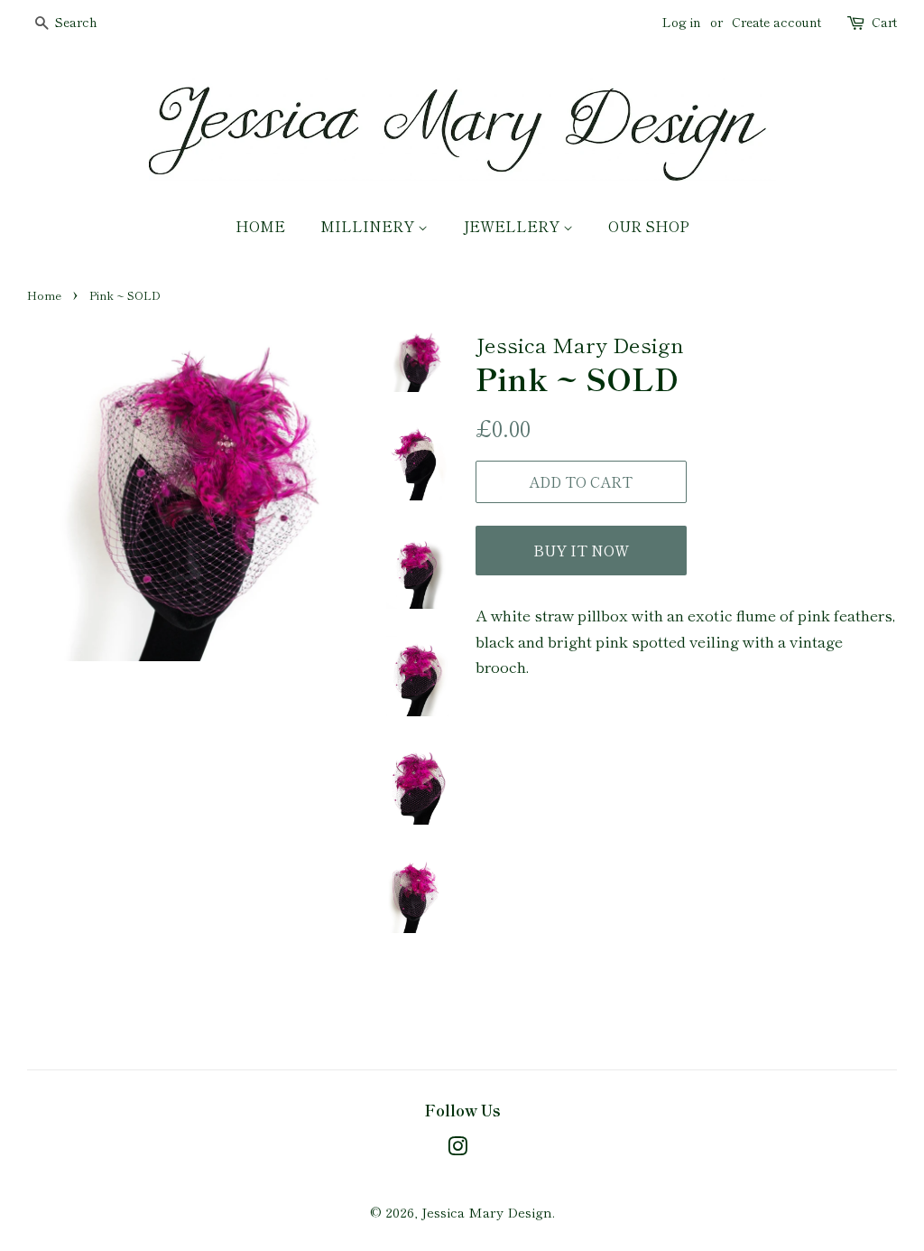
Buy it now (581, 550)
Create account (776, 22)
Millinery (369, 226)
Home (260, 226)
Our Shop (648, 226)
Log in (681, 22)
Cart (884, 22)
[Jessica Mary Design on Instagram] (457, 1148)
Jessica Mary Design (486, 1211)
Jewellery (513, 226)
